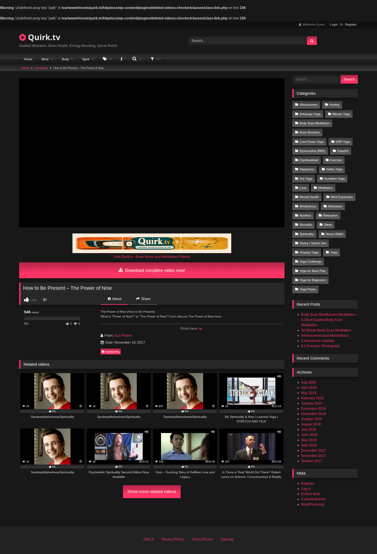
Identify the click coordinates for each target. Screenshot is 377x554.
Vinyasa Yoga (309, 252)
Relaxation (330, 215)
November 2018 (313, 414)
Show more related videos (151, 491)
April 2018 (309, 445)
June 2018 (309, 435)
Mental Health (309, 197)
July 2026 (308, 382)
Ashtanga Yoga (310, 114)
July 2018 (308, 429)
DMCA (149, 539)
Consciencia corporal (317, 341)
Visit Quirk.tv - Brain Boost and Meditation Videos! (151, 257)
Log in (306, 489)
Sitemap (227, 539)
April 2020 (309, 387)
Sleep (328, 224)
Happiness (307, 169)
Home (28, 59)
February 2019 (312, 398)
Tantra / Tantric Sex (313, 243)
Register (351, 24)
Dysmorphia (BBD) (312, 151)
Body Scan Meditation (315, 123)
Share (145, 299)
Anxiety (334, 104)
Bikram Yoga (341, 114)
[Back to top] (363, 541)
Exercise (336, 160)
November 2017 (313, 456)
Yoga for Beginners (313, 280)
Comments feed (313, 499)
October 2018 (311, 419)
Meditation (325, 187)
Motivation (335, 206)
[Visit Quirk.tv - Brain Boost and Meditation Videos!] (151, 243)
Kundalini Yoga (334, 178)
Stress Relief (334, 234)
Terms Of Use (202, 539)
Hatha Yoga (334, 169)
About (116, 299)
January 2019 (311, 403)
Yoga (333, 252)
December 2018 (313, 408)
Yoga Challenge (310, 261)
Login (334, 24)
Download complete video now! (154, 270)
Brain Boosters (310, 132)
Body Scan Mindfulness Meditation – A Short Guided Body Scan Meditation (329, 320)
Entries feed (310, 494)
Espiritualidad (309, 160)
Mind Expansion (342, 197)
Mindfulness (308, 206)
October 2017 (311, 461)
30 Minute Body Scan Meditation (326, 330)
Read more (189, 328)
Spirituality (41, 68)
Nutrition (305, 215)
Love (303, 187)
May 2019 (308, 393)
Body (65, 59)
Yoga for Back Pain (313, 271)
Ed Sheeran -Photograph (320, 346)
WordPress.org (312, 504)
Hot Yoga (306, 178)
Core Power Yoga (312, 141)
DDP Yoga (343, 141)
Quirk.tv (43, 37)
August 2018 (311, 424)
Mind (45, 59)
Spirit (85, 59)
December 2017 (313, 450)
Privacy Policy (173, 539)
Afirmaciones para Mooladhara (325, 335)
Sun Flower (123, 335)
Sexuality (306, 224)
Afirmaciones (308, 104)
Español (342, 151)
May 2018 (308, 440)
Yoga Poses (308, 289)
